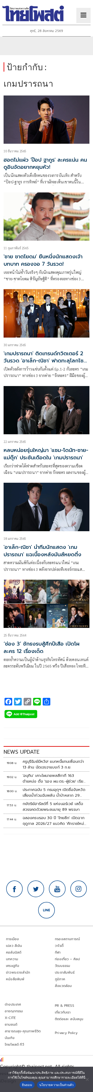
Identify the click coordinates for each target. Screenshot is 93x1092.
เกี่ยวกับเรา (63, 1012)
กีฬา (58, 952)
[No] (87, 1079)
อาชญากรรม (14, 1011)
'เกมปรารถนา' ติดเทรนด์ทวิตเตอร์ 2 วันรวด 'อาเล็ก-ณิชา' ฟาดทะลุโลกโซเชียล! (43, 361)
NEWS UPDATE (21, 752)
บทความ (12, 959)
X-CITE (10, 1017)
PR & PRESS (64, 1005)
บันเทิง (10, 1037)
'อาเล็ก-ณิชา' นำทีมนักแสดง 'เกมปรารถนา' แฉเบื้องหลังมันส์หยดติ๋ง (42, 550)
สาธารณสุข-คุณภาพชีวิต (23, 1031)
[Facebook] (14, 889)
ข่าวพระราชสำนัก (18, 972)
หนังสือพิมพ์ (15, 979)
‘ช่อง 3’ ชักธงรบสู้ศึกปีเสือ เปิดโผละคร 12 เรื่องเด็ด (41, 647)
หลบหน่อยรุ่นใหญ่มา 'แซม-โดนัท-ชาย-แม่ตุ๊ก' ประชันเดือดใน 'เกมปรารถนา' (46, 453)
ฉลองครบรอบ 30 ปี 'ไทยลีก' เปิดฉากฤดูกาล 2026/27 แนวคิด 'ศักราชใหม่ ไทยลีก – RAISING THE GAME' (53, 821)
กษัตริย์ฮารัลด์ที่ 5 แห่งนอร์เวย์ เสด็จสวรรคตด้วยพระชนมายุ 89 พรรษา (53, 806)
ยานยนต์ (11, 1024)
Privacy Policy (66, 1032)
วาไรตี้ (59, 945)
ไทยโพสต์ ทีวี (14, 1044)
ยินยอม (27, 1085)
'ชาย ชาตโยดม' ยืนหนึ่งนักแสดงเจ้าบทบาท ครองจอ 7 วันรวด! (43, 260)
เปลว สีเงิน (14, 945)
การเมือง (12, 939)
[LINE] (46, 910)
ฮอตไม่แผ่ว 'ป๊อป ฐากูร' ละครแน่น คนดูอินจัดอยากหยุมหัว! (45, 163)
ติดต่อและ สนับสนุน (69, 1019)
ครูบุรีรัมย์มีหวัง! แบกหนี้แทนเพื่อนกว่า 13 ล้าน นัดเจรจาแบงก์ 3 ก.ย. (53, 764)
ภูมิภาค (60, 979)
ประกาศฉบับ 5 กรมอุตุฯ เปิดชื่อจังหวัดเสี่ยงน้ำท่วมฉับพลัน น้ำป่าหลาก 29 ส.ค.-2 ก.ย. (54, 792)
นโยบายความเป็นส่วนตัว (56, 1085)
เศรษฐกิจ (12, 965)
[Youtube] (57, 889)
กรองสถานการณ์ (67, 939)
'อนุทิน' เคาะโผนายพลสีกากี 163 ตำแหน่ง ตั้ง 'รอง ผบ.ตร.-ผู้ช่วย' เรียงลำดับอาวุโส (54, 778)
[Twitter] (36, 889)
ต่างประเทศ (13, 1004)
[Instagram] (79, 889)
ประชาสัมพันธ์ (65, 972)
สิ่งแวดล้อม (63, 985)
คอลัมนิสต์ (13, 952)
